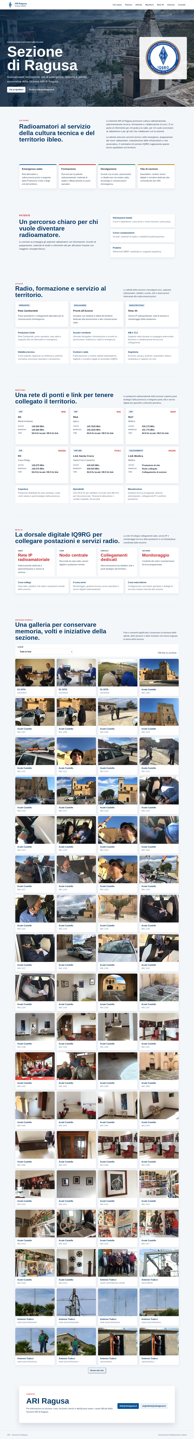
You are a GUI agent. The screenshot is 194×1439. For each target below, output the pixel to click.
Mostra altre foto (97, 1370)
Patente (128, 5)
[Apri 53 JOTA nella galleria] (35, 672)
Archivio (171, 5)
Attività (138, 5)
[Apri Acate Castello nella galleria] (159, 672)
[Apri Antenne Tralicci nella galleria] (117, 1263)
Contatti (181, 5)
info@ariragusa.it (128, 1406)
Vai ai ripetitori (16, 89)
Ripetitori (149, 5)
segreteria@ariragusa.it (154, 1406)
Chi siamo (117, 5)
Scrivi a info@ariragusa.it (41, 89)
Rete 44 (160, 5)
